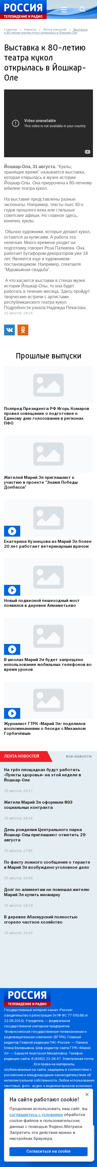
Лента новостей (54, 29)
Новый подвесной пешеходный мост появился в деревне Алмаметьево (42, 603)
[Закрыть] (87, 1094)
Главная (10, 29)
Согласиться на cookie (48, 1151)
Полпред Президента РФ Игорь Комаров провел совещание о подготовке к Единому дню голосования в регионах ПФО (46, 416)
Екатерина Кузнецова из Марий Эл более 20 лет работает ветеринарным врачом (48, 544)
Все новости (79, 756)
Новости (30, 29)
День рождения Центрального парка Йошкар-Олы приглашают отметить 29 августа (44, 835)
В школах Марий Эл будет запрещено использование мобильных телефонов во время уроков (48, 665)
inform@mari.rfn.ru (18, 1064)
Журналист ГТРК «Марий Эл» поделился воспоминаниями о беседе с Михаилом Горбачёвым (45, 729)
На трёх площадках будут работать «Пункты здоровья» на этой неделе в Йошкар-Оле (42, 775)
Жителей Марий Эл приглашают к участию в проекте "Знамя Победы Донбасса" (41, 482)
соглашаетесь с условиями (36, 1115)
